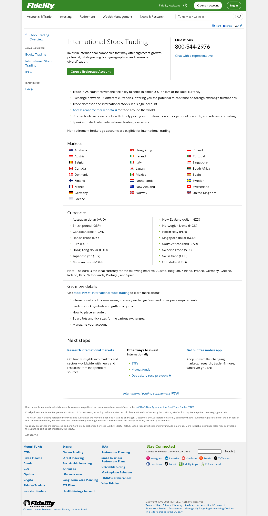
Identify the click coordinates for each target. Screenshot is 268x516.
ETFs (134, 363)
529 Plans (69, 485)
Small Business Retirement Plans (113, 459)
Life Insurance (72, 474)
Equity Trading (35, 54)
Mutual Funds (33, 446)
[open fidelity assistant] (239, 16)
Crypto (28, 480)
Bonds (28, 463)
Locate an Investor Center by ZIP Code (168, 451)
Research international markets (90, 350)
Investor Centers (35, 491)
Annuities (69, 469)
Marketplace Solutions (116, 472)
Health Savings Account (79, 491)
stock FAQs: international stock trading (101, 292)
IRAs (104, 446)
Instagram (156, 458)
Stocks (67, 446)
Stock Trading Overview (39, 37)
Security (177, 505)
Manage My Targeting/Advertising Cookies (209, 508)
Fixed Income (33, 458)
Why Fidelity (110, 483)
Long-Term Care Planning (80, 480)
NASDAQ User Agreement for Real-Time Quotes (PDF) (165, 407)
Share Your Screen (156, 508)
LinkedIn (174, 458)
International (79, 509)
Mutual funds (140, 369)
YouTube (191, 458)
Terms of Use (153, 505)
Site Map (189, 505)
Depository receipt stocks (149, 375)
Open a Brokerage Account (91, 71)
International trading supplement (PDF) (151, 393)
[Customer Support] (185, 5)
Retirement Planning (115, 452)
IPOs (28, 72)
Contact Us (219, 505)
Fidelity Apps (190, 464)
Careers (27, 509)
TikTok (172, 464)
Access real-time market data (93, 110)
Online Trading (73, 452)
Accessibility (204, 505)
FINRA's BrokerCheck (116, 478)
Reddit (207, 458)
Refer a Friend (213, 464)
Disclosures (175, 508)
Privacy (167, 505)
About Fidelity (62, 509)
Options (29, 474)
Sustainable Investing (77, 463)
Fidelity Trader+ (34, 485)
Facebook (156, 464)
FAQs (29, 89)
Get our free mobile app (204, 350)
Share (229, 25)
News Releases (43, 509)
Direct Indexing (73, 458)
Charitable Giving (113, 467)
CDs (26, 469)
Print (218, 25)
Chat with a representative (194, 55)
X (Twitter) (224, 458)
